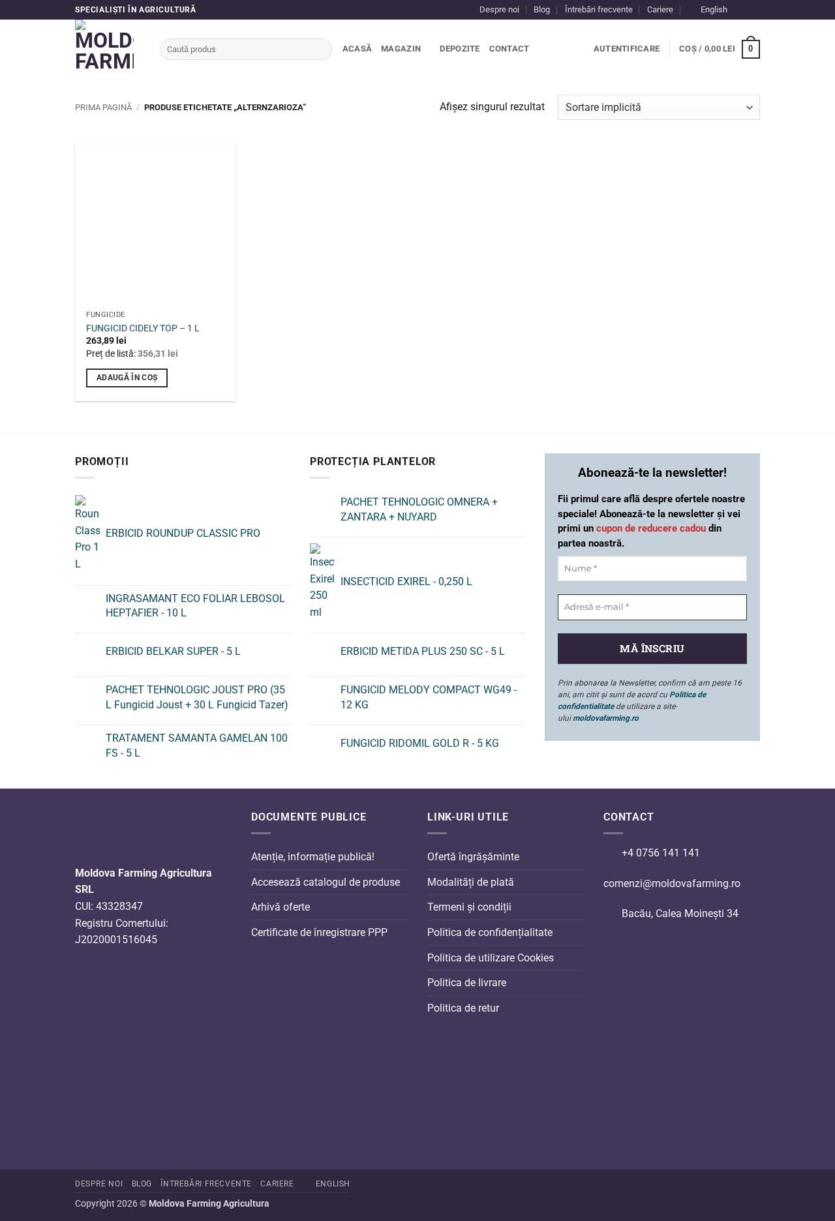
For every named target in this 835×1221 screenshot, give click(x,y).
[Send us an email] (753, 9)
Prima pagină (103, 107)
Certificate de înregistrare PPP (319, 932)
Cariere (660, 9)
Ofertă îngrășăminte (473, 857)
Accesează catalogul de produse (325, 882)
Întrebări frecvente (599, 9)
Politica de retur (463, 1008)
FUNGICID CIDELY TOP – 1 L (143, 328)
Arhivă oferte (280, 907)
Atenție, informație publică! (312, 857)
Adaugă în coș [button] (127, 377)
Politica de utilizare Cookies (490, 958)
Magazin (401, 48)
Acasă (357, 48)
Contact (509, 48)
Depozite (459, 48)
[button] (627, 49)
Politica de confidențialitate (490, 932)
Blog (542, 9)
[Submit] (320, 49)
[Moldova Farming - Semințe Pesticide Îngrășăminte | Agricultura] (107, 49)
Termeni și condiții (469, 907)
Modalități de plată (470, 882)
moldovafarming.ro (606, 718)
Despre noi (499, 9)
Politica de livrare (466, 982)
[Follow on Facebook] (741, 9)
